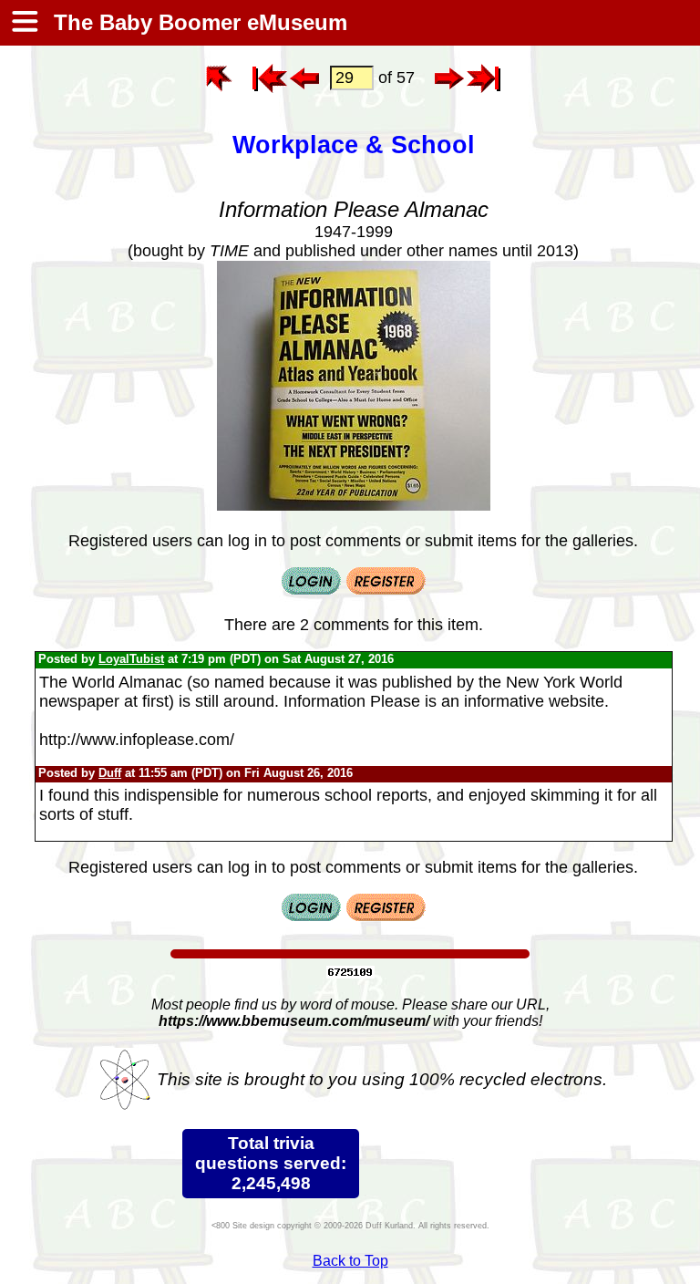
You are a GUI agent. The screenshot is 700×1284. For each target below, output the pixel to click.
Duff (109, 773)
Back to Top (350, 1260)
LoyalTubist (131, 659)
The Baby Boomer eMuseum (197, 22)
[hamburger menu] (23, 23)
